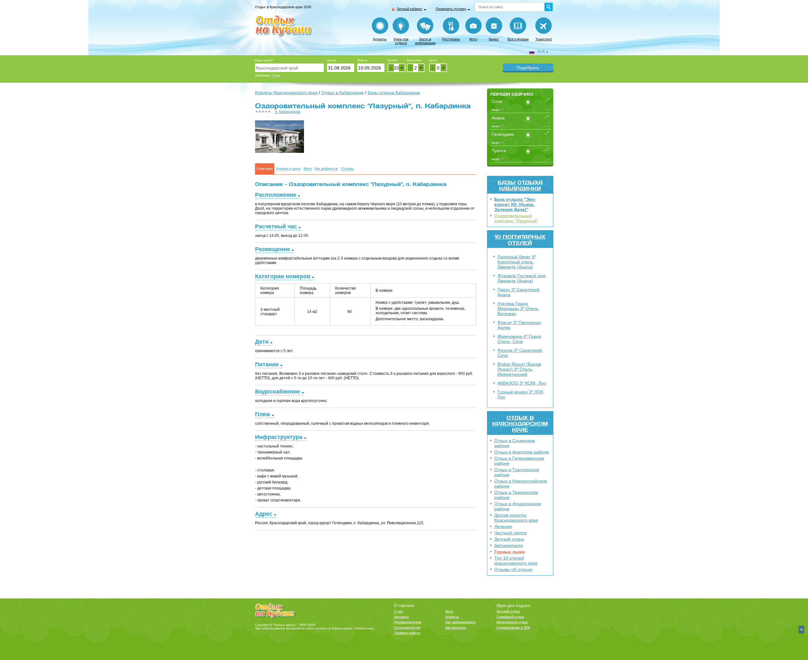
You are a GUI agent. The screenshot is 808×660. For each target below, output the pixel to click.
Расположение (275, 195)
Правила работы (407, 633)
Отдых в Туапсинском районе (516, 472)
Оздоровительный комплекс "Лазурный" (516, 218)
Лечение (503, 526)
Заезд (331, 60)
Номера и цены (288, 169)
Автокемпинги (508, 545)
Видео (494, 39)
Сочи (276, 75)
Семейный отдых (510, 617)
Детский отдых (509, 539)
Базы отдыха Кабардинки (520, 185)
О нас (398, 611)
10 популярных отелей (520, 240)
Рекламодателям (407, 622)
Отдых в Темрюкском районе (516, 495)
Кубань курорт (342, 628)
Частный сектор (510, 532)
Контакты (401, 617)
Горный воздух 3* (520, 394)
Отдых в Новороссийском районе (520, 483)
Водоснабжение (277, 391)
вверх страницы (801, 629)
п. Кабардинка (287, 112)
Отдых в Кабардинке (342, 92)
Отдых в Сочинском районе (514, 443)
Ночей (392, 60)
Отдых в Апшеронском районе (517, 506)
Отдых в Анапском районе (521, 451)
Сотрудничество (407, 627)
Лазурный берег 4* (516, 261)
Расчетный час (276, 226)
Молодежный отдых (512, 622)
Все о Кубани (518, 39)
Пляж (262, 414)
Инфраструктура (278, 437)
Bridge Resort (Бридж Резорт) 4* (519, 369)
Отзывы (347, 169)
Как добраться (326, 169)
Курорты (380, 39)
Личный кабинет (410, 9)
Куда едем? (264, 60)
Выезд (362, 60)
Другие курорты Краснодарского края (516, 518)
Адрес (263, 514)
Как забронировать (460, 622)
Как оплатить (455, 627)
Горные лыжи (509, 551)
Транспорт (543, 39)
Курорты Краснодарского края (286, 92)
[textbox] (289, 67)
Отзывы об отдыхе (513, 569)
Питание (267, 364)
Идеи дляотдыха (401, 41)
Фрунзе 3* (520, 353)
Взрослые (414, 60)
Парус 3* (519, 292)
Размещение (272, 249)
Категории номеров (282, 276)
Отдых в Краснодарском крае (520, 424)
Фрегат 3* (519, 325)
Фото (473, 39)
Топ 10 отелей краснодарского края (516, 560)
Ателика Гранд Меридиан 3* (518, 308)
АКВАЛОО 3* (521, 383)
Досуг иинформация (425, 41)
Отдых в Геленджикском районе (519, 461)
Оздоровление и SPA (513, 627)
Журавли (522, 278)
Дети (433, 60)
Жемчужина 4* (519, 339)
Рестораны (451, 39)
